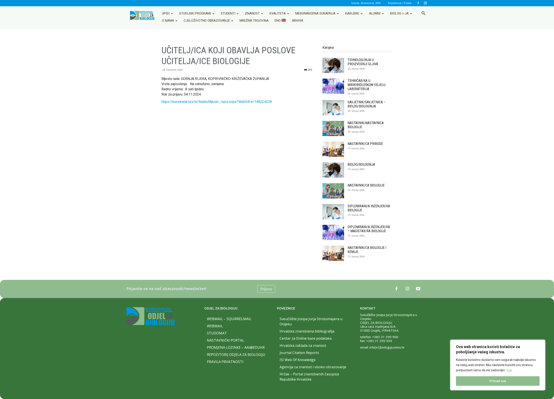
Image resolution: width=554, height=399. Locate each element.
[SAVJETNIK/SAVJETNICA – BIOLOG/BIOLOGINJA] (333, 107)
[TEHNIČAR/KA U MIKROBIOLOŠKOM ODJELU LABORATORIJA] (333, 86)
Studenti (228, 13)
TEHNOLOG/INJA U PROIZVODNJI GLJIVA (363, 62)
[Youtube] (418, 289)
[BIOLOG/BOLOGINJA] (333, 170)
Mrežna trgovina (254, 21)
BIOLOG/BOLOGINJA (361, 164)
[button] (423, 13)
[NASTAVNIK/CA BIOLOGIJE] (333, 190)
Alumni (374, 13)
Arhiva (297, 21)
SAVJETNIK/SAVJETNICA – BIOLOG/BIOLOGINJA (367, 104)
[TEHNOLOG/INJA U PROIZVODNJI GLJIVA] (333, 65)
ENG (278, 21)
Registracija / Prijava (399, 3)
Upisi (165, 13)
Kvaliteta (277, 13)
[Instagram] (425, 3)
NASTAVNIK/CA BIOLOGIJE (366, 185)
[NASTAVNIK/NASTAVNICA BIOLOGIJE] (333, 128)
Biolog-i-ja (399, 13)
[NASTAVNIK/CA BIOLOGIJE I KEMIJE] (333, 253)
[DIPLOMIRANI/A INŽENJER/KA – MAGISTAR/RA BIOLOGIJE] (333, 232)
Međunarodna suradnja (315, 13)
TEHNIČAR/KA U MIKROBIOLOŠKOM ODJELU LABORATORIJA (366, 85)
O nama (168, 21)
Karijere (352, 13)
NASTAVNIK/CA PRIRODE (365, 144)
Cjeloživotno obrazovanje (207, 21)
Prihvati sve (498, 381)
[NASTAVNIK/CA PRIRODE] (333, 149)
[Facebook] (418, 3)
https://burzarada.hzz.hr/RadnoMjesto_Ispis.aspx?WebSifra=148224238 (216, 102)
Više (509, 370)
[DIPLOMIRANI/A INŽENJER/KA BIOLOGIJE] (333, 211)
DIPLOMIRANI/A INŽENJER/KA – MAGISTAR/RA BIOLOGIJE (369, 229)
